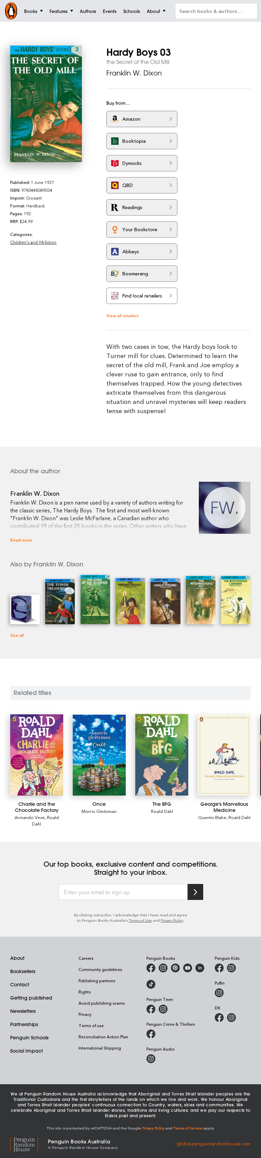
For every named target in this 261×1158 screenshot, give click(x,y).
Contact (19, 985)
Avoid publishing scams (102, 1003)
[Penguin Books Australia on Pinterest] (175, 968)
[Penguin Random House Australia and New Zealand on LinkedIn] (199, 968)
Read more (21, 540)
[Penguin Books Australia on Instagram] (163, 968)
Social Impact (26, 1051)
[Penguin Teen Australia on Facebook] (150, 1009)
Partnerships (24, 1024)
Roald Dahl (162, 811)
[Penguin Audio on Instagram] (150, 1058)
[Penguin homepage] (11, 10)
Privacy (85, 1014)
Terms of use (91, 1025)
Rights (85, 992)
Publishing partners (97, 980)
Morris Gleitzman (99, 811)
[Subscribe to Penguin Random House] (195, 892)
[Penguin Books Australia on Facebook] (150, 968)
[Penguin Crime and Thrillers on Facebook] (150, 1033)
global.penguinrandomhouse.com (213, 1143)
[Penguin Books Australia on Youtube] (187, 968)
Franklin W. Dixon (134, 73)
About (17, 958)
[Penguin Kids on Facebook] (219, 968)
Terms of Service (188, 1128)
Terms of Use (140, 920)
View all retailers (122, 315)
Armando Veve (30, 817)
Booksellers (22, 971)
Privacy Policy (172, 920)
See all (17, 635)
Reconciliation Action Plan (103, 1037)
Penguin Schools (29, 1038)
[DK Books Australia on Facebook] (219, 1017)
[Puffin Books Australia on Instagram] (219, 992)
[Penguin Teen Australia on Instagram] (163, 1009)
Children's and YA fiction (33, 242)
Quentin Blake (212, 817)
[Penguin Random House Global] (29, 1143)
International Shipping (100, 1048)
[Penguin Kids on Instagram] (231, 968)
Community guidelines (100, 969)
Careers (86, 958)
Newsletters (23, 1011)
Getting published (31, 998)
